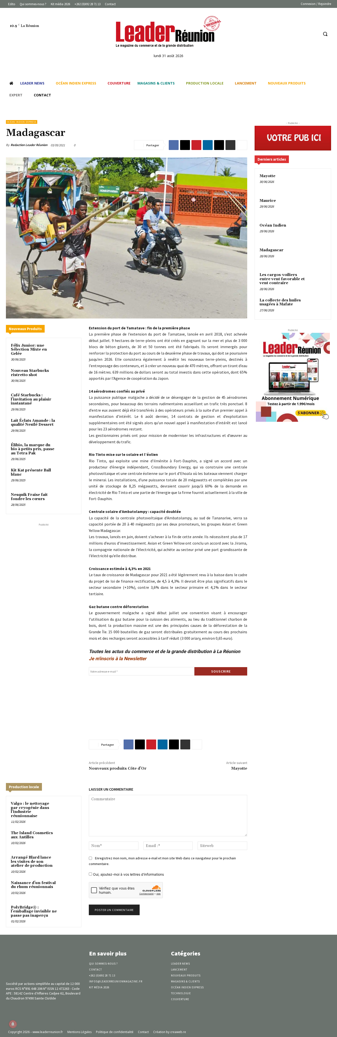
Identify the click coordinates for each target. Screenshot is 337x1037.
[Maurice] (317, 206)
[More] (242, 145)
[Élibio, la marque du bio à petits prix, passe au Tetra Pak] (67, 450)
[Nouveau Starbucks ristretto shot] (67, 376)
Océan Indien (273, 225)
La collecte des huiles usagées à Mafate (280, 302)
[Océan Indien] (317, 231)
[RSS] (314, 34)
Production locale (24, 786)
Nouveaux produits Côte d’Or (117, 768)
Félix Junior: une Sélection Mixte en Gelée (29, 349)
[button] (325, 34)
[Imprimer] (230, 145)
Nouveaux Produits (25, 328)
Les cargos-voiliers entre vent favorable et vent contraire (282, 279)
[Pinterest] (196, 145)
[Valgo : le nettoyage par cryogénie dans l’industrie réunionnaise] (67, 809)
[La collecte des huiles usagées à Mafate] (317, 306)
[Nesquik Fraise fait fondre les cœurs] (67, 500)
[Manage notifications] (13, 1024)
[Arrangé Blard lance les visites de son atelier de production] (67, 863)
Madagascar (271, 250)
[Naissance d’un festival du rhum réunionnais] (67, 888)
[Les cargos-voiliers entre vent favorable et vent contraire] (317, 280)
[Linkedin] (305, 34)
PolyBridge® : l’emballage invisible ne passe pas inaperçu (34, 911)
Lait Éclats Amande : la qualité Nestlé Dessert (33, 422)
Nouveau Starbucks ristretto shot (30, 372)
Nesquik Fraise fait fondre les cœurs (29, 496)
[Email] (219, 145)
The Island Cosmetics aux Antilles (32, 835)
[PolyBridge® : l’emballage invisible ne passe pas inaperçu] (67, 913)
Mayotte (239, 768)
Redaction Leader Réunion (29, 145)
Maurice (268, 200)
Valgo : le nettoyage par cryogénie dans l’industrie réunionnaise (30, 809)
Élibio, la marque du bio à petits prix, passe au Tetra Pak (32, 449)
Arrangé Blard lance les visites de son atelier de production (32, 861)
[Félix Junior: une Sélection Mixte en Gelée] (67, 351)
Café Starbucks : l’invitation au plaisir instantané (31, 399)
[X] (185, 145)
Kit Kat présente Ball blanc (31, 472)
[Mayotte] (317, 181)
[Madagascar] (317, 256)
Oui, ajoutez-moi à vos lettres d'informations (128, 874)
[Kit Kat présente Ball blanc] (67, 476)
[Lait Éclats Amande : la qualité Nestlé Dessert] (67, 426)
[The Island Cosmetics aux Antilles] (67, 838)
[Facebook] (296, 34)
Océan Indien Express (21, 122)
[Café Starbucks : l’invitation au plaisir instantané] (67, 400)
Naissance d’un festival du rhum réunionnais (33, 885)
